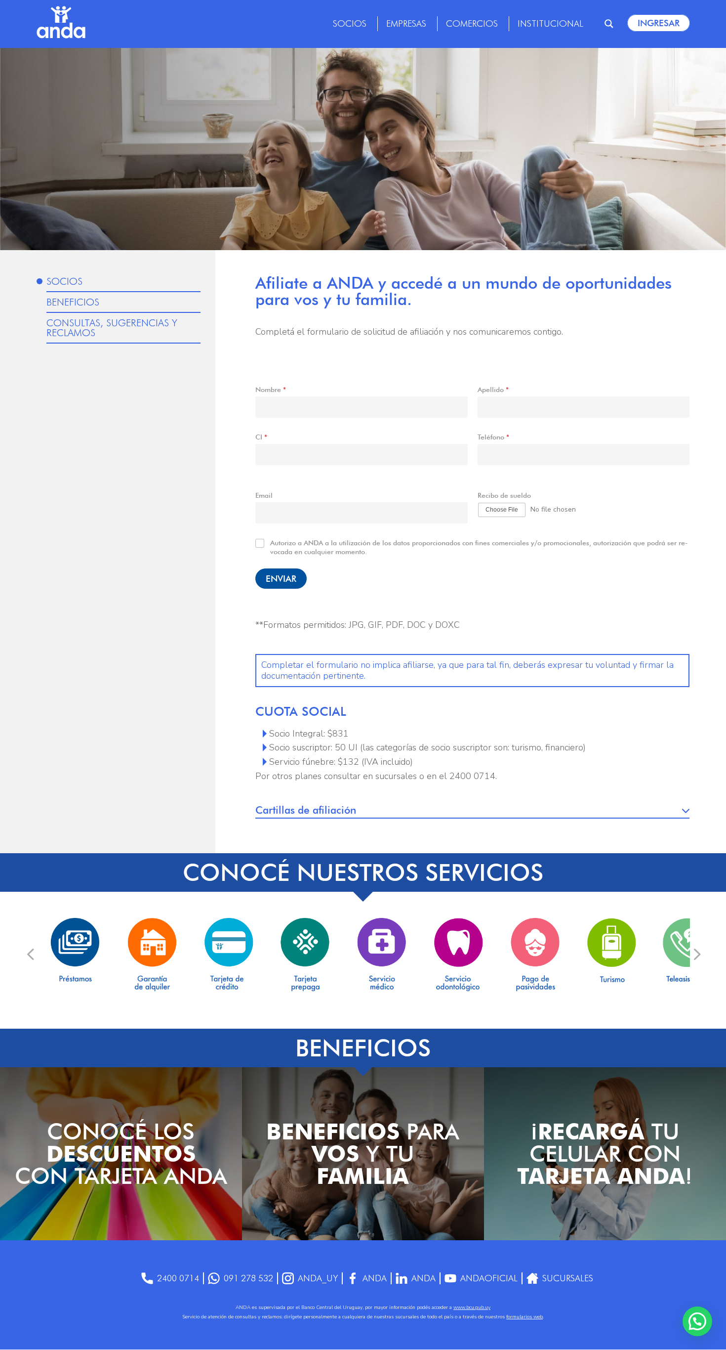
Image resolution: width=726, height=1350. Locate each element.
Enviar (281, 578)
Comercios (472, 23)
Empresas (406, 23)
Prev (30, 953)
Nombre (270, 389)
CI (261, 437)
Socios (349, 23)
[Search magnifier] (609, 24)
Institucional (550, 23)
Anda (375, 1278)
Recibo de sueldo (504, 495)
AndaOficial (489, 1278)
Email (264, 495)
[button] (697, 1321)
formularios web (524, 1316)
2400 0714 (178, 1278)
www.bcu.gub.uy (471, 1307)
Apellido (493, 389)
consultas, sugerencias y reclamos (111, 328)
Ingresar (659, 23)
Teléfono (493, 437)
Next (696, 953)
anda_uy (318, 1278)
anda (423, 1278)
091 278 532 (248, 1278)
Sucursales (567, 1278)
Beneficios (72, 302)
